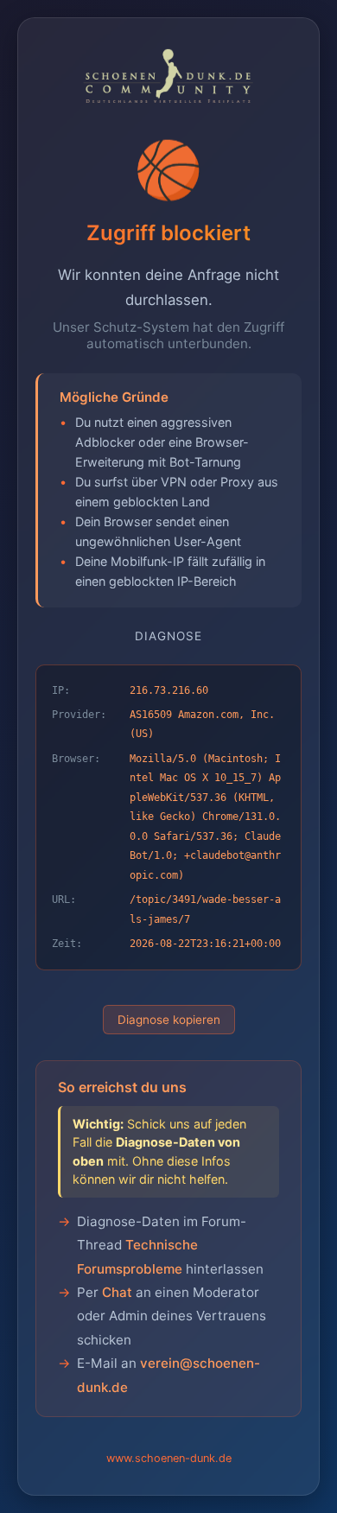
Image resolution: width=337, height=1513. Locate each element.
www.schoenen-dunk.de (169, 1458)
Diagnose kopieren (169, 1020)
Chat (117, 1292)
